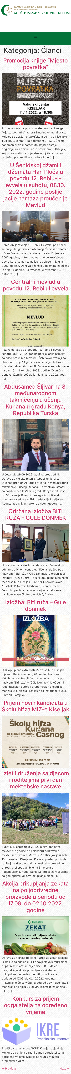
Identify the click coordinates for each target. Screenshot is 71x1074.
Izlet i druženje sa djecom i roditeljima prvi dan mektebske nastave (35, 780)
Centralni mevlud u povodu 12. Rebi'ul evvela (35, 285)
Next (64, 1068)
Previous (9, 1068)
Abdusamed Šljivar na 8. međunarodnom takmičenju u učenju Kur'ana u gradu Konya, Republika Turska (35, 400)
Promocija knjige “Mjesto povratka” (35, 63)
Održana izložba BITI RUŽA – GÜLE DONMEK (35, 514)
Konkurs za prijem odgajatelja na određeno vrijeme (35, 1005)
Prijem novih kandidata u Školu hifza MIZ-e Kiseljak (35, 706)
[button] (35, 36)
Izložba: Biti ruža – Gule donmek (35, 605)
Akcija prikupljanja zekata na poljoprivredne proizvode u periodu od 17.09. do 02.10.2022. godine (35, 897)
